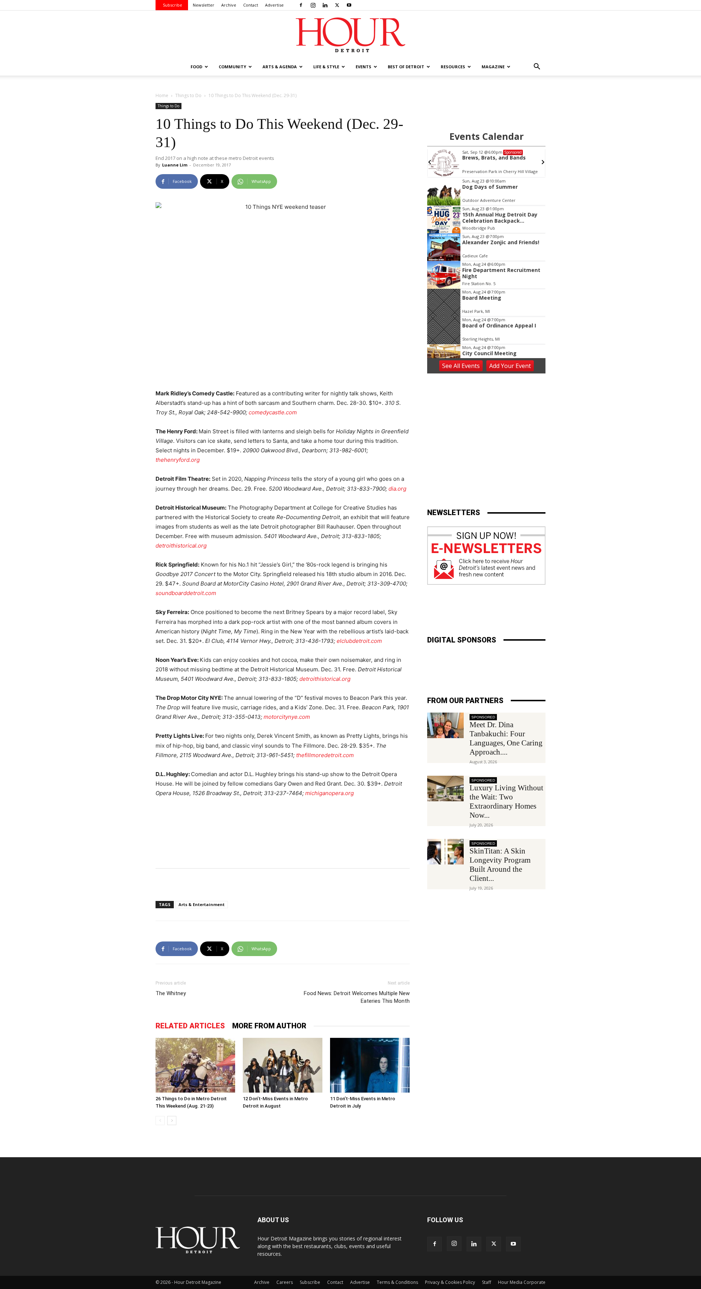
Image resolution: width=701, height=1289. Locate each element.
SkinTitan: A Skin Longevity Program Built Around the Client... (500, 865)
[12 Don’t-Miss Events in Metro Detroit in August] (282, 1065)
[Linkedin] (324, 5)
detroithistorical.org (181, 545)
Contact (250, 5)
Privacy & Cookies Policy (450, 1282)
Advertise (274, 5)
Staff (486, 1282)
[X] (337, 5)
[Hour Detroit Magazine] (350, 35)
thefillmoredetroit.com (325, 755)
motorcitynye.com (287, 716)
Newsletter (203, 5)
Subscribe (172, 5)
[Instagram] (312, 5)
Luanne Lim (174, 165)
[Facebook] (300, 5)
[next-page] (171, 1120)
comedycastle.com (273, 412)
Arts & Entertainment (202, 904)
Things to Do (188, 95)
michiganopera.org (329, 793)
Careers (284, 1282)
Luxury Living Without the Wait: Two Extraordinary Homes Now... (506, 801)
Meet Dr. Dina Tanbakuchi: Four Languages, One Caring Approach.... (506, 738)
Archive (228, 5)
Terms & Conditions (397, 1282)
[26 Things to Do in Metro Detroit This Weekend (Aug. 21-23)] (195, 1065)
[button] (536, 67)
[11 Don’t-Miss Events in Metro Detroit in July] (370, 1065)
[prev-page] (160, 1120)
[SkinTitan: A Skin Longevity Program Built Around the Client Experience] (445, 851)
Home (162, 95)
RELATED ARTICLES (190, 1025)
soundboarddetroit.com (186, 593)
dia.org (397, 488)
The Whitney (171, 993)
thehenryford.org (178, 459)
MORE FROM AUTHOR (269, 1025)
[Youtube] (349, 5)
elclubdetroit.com (359, 640)
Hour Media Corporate (521, 1282)
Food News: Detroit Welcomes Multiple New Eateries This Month (357, 997)
